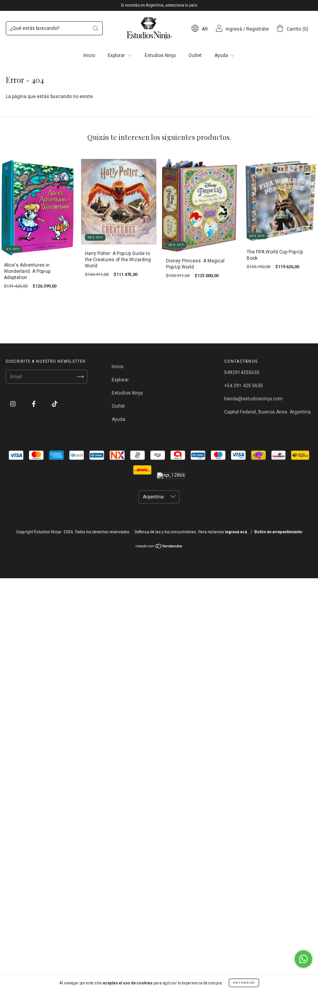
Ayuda (221, 55)
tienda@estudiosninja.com (253, 399)
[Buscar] (95, 28)
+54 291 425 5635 (243, 385)
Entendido (244, 982)
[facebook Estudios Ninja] (34, 404)
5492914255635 (241, 372)
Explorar (117, 55)
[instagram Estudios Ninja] (13, 404)
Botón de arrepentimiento (278, 532)
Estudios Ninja (160, 55)
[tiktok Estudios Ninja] (55, 404)
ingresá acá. (236, 532)
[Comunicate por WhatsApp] (303, 959)
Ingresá (234, 29)
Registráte (257, 29)
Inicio (89, 55)
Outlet (195, 55)
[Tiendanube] (159, 547)
